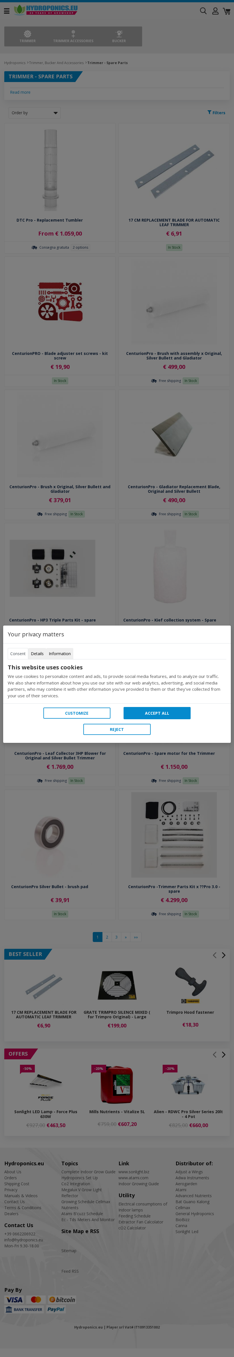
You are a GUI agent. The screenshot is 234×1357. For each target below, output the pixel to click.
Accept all (157, 713)
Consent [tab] (18, 653)
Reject (117, 729)
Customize (76, 713)
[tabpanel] (117, 681)
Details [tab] (37, 653)
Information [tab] (60, 653)
